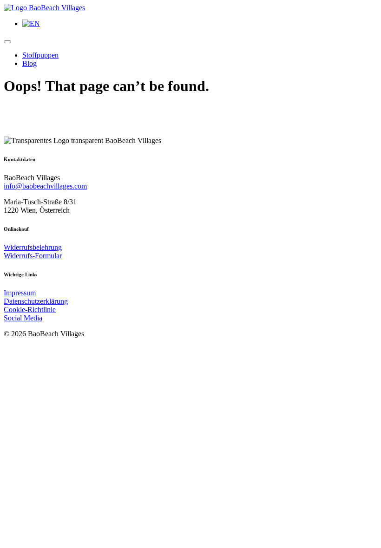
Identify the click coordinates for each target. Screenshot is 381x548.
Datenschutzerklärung (36, 301)
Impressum (20, 293)
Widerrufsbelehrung (33, 247)
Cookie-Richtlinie (30, 309)
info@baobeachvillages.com (45, 186)
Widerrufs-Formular (33, 256)
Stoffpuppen (40, 55)
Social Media (23, 318)
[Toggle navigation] (7, 41)
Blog (29, 63)
